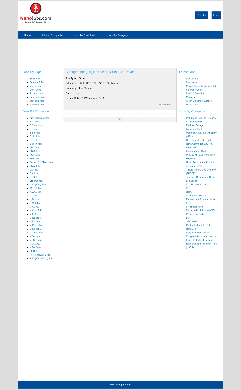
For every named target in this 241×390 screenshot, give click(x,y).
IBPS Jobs (35, 188)
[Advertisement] (35, 51)
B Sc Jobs (35, 140)
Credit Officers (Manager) (199, 101)
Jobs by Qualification (85, 35)
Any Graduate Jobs (39, 118)
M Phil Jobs (36, 225)
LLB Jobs (34, 199)
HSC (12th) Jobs (38, 184)
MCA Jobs (35, 244)
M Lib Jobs (35, 221)
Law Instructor (193, 82)
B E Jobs (34, 129)
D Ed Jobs (35, 177)
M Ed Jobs (35, 218)
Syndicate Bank (194, 129)
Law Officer (192, 79)
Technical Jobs (37, 104)
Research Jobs (37, 97)
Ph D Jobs (35, 251)
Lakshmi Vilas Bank (196, 151)
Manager (190, 97)
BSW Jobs (35, 166)
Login (216, 15)
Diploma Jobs (37, 181)
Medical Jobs (36, 86)
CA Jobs (34, 170)
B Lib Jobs (35, 136)
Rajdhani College (194, 125)
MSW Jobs (35, 247)
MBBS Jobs (36, 240)
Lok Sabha (191, 181)
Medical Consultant (196, 93)
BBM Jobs (35, 151)
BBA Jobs (35, 147)
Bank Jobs (35, 79)
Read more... (166, 104)
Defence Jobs (37, 82)
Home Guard (192, 104)
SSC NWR (191, 221)
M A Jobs (34, 207)
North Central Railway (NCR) (200, 144)
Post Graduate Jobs (40, 255)
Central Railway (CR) (196, 195)
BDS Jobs (35, 158)
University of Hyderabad (198, 140)
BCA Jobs (35, 155)
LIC (188, 218)
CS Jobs (34, 173)
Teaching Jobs (37, 101)
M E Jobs (35, 214)
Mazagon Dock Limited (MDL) (201, 210)
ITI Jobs (34, 195)
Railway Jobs (36, 93)
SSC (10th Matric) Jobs (42, 258)
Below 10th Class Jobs (41, 162)
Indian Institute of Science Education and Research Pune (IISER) (201, 244)
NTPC (189, 192)
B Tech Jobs (36, 144)
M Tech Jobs (36, 232)
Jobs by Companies (52, 35)
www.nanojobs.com (120, 384)
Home (27, 35)
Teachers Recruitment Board (200, 177)
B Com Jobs (36, 125)
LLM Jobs (35, 203)
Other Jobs (35, 90)
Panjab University (195, 214)
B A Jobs (34, 121)
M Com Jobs (36, 210)
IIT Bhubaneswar (194, 207)
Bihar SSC (191, 147)
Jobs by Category (118, 35)
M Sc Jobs (35, 229)
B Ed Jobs (35, 133)
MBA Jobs (35, 236)
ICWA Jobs (35, 192)
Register (201, 15)
